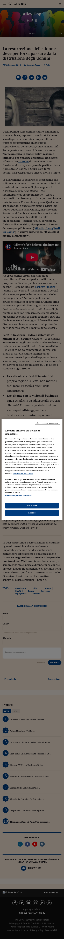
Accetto (32, 513)
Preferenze (32, 505)
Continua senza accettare (47, 423)
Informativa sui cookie (23, 473)
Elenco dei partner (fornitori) (18, 495)
